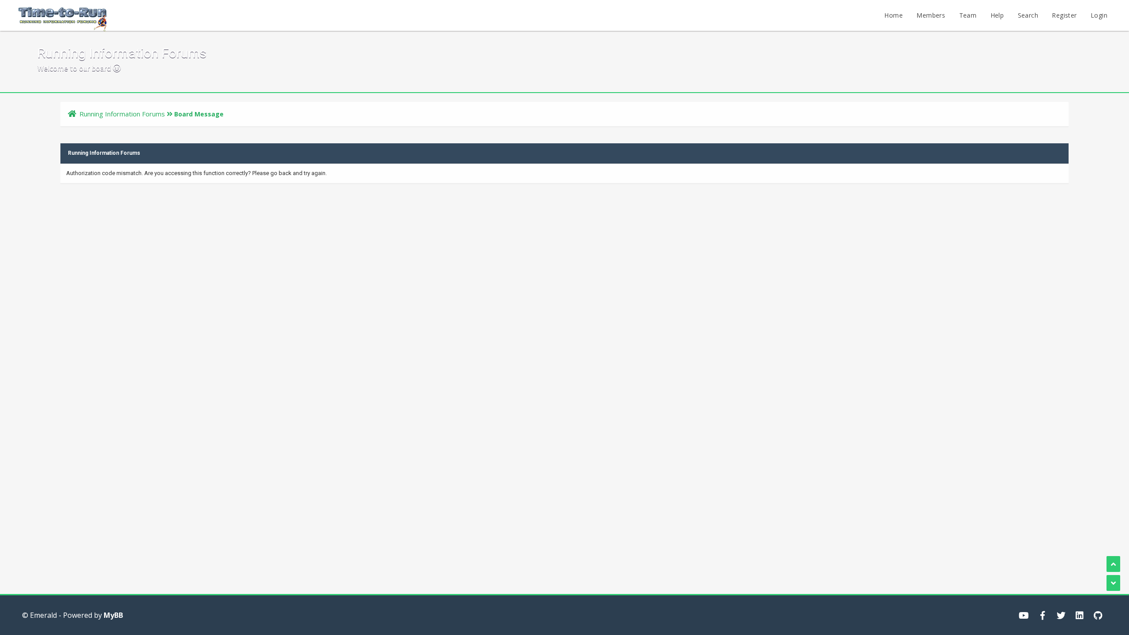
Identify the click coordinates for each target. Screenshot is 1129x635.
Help (997, 15)
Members (930, 15)
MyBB (113, 615)
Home (893, 15)
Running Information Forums (122, 113)
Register (1064, 15)
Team (968, 15)
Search (1028, 15)
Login (1099, 15)
